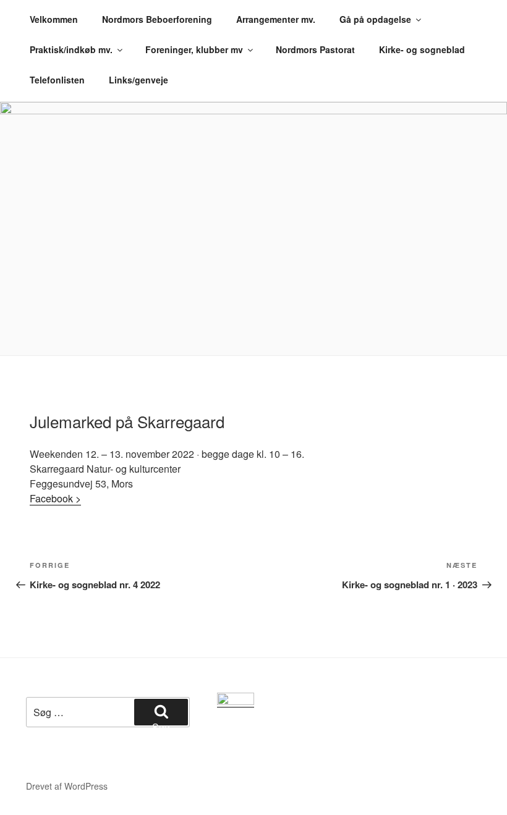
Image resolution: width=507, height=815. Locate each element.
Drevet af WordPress (67, 786)
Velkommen (54, 19)
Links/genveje (138, 80)
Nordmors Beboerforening (157, 19)
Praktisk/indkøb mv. (71, 49)
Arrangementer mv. (275, 19)
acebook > (58, 498)
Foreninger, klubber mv (194, 49)
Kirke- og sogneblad (422, 49)
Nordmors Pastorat (315, 49)
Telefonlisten (57, 80)
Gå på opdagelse (375, 19)
